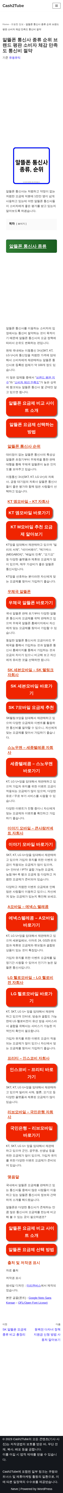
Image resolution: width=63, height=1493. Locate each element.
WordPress (44, 1489)
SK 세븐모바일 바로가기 (31, 690)
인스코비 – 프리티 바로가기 (31, 1073)
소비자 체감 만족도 (27, 382)
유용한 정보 (17, 24)
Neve (14, 1489)
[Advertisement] (31, 102)
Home (6, 24)
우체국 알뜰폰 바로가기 (31, 602)
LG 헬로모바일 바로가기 (31, 997)
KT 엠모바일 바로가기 (29, 512)
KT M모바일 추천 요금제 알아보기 (32, 530)
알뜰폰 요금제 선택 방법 (31, 1249)
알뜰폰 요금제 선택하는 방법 (31, 428)
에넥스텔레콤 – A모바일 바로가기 (31, 921)
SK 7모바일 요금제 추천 (31, 707)
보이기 (21, 223)
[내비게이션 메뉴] (56, 6)
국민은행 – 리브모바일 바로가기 (31, 1132)
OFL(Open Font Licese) (33, 1302)
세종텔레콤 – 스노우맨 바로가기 (31, 767)
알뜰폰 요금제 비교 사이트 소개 (31, 407)
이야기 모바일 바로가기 (31, 844)
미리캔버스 (34, 1285)
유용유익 (14, 57)
